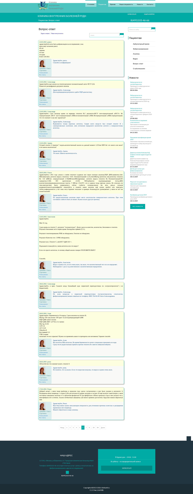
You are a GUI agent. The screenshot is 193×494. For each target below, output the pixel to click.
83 (94, 427)
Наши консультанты (57, 33)
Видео (135, 59)
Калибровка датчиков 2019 (138, 195)
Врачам (112, 4)
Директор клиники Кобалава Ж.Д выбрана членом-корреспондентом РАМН (140, 154)
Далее (103, 427)
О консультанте (43, 72)
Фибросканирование (140, 49)
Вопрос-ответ (54, 20)
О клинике (90, 4)
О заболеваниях (139, 69)
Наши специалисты (126, 4)
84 (98, 427)
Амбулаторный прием (141, 44)
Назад (62, 427)
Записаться (132, 14)
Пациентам (102, 4)
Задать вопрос (149, 14)
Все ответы (42, 75)
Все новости (138, 206)
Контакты (150, 4)
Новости (140, 4)
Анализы (136, 54)
